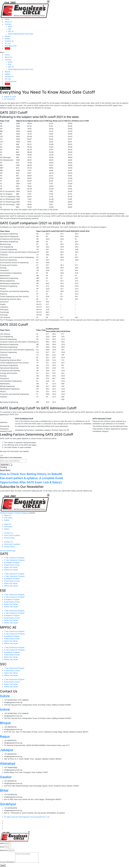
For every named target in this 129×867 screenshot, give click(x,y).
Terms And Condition (12, 535)
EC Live (8, 43)
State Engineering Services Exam (20, 34)
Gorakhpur (8, 804)
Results (7, 36)
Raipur (5, 736)
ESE (9, 29)
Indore (5, 696)
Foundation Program (12, 562)
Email (2, 847)
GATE (10, 27)
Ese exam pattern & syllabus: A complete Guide (31, 478)
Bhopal (5, 723)
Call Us (7, 48)
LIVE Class (8, 518)
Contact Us (9, 41)
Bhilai (4, 790)
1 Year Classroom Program (14, 558)
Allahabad (7, 763)
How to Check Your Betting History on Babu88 (31, 474)
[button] (64, 52)
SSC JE (11, 31)
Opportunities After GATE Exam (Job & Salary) (31, 482)
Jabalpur (6, 750)
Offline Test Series (11, 570)
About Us (8, 22)
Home (7, 19)
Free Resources (11, 46)
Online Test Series (11, 567)
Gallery (7, 39)
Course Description (7, 862)
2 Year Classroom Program (14, 560)
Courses (8, 24)
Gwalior (6, 777)
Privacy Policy (9, 538)
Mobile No (4, 850)
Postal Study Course (12, 565)
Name (2, 843)
